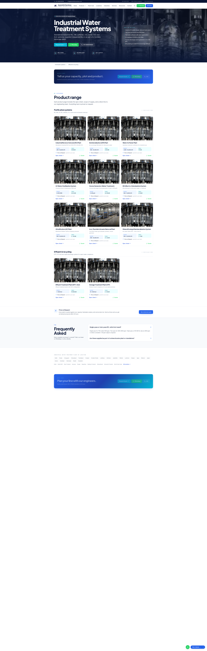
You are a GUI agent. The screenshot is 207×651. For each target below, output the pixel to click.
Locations (99, 5)
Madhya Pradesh (92, 364)
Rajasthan (84, 364)
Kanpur (133, 358)
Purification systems (60, 64)
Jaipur (148, 358)
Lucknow (127, 358)
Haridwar (62, 361)
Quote (82, 155)
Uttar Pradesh (67, 364)
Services (114, 5)
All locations (126, 364)
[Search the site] (134, 5)
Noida (60, 358)
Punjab (78, 364)
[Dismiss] (203, 647)
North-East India (118, 364)
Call (147, 76)
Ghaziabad (73, 358)
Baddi (74, 361)
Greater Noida (94, 358)
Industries (107, 5)
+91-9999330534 (59, 1)
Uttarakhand (100, 364)
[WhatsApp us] (188, 647)
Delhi (56, 358)
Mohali (121, 358)
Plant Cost (91, 5)
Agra (138, 358)
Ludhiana (102, 358)
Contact (129, 5)
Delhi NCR (60, 364)
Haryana (74, 364)
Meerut (143, 358)
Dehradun (69, 361)
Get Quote (149, 5)
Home (75, 5)
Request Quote (60, 44)
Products (81, 5)
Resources (122, 5)
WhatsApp (141, 5)
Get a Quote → (196, 647)
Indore (56, 361)
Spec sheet (59, 155)
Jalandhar (115, 358)
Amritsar (109, 358)
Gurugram (66, 358)
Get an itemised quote (146, 312)
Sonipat (87, 358)
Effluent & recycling (73, 64)
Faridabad (81, 358)
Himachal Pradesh (108, 364)
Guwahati (80, 361)
